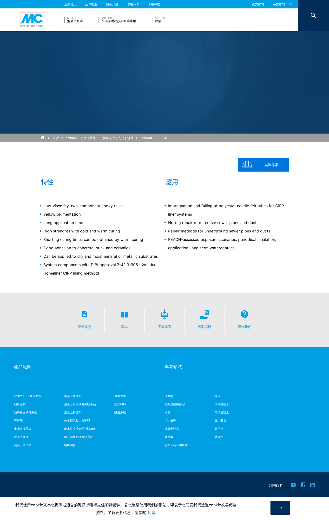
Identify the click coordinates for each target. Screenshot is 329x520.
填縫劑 (18, 420)
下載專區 (154, 4)
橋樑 (167, 412)
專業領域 (173, 366)
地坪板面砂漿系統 (25, 412)
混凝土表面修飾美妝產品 (80, 404)
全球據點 (91, 4)
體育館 (219, 437)
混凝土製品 (171, 428)
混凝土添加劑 (22, 445)
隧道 (217, 396)
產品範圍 (22, 366)
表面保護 (120, 396)
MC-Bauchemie (32, 20)
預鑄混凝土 (222, 412)
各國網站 (279, 4)
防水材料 (120, 404)
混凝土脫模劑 (72, 396)
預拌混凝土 (222, 404)
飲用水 (219, 428)
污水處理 (170, 420)
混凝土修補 (21, 437)
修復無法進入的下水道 (117, 138)
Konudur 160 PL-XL (154, 138)
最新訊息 (112, 4)
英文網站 (258, 4)
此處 (151, 512)
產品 (56, 138)
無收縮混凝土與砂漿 (77, 420)
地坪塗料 (20, 404)
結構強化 (70, 445)
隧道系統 (120, 412)
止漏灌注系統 (22, 428)
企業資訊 (70, 4)
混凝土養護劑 (72, 412)
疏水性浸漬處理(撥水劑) (79, 428)
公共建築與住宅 (174, 404)
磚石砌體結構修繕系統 (78, 437)
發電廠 (168, 437)
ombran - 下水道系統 (81, 138)
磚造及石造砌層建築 (177, 445)
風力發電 (220, 420)
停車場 (168, 396)
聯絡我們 (133, 4)
